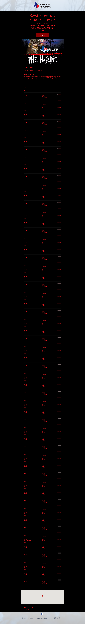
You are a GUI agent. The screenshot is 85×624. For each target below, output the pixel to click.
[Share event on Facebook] (24, 609)
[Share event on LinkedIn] (28, 609)
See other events (42, 35)
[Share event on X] (26, 609)
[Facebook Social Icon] (42, 614)
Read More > (26, 87)
